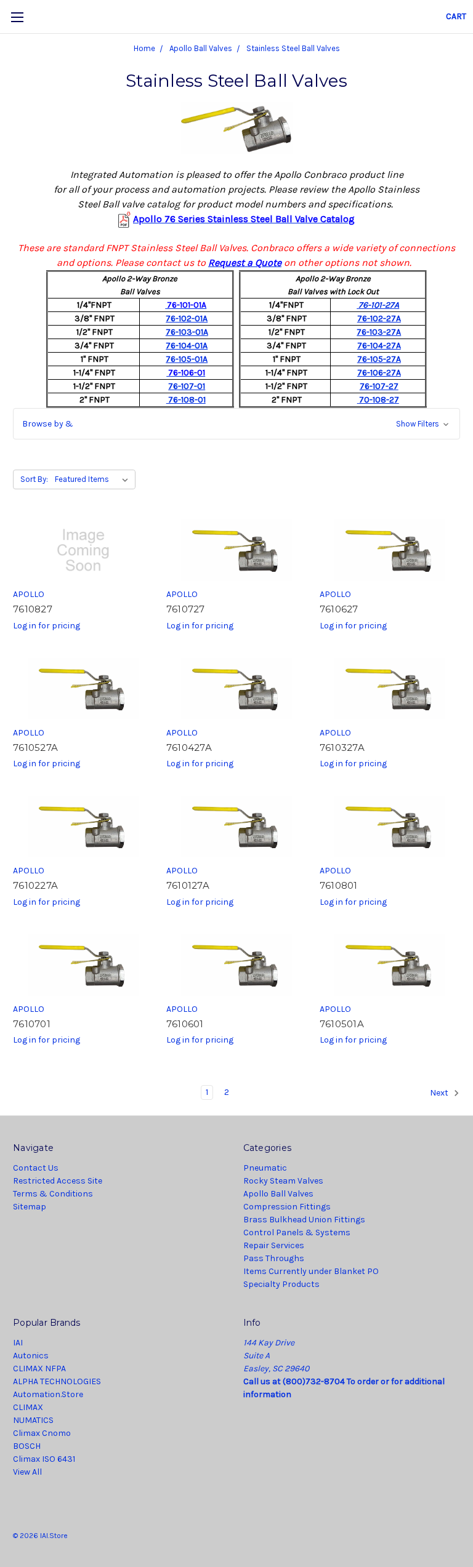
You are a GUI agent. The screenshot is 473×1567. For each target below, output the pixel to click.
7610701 (32, 1024)
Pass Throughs (273, 1258)
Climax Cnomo (42, 1433)
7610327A (342, 747)
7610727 (185, 609)
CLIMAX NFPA (39, 1368)
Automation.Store (48, 1394)
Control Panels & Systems (296, 1232)
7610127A (187, 885)
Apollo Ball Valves (278, 1193)
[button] (236, 423)
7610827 (32, 609)
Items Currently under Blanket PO (311, 1271)
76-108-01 (186, 400)
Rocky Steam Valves (283, 1181)
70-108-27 (379, 400)
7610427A (189, 747)
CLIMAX (28, 1407)
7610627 (339, 609)
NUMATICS (33, 1420)
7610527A (35, 747)
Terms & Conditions (53, 1193)
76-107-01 (186, 386)
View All (27, 1472)
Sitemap (29, 1206)
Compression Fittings (287, 1206)
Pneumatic (265, 1168)
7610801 (339, 885)
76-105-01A (187, 359)
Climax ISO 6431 (44, 1459)
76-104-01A (187, 345)
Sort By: (34, 479)
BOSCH (27, 1446)
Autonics (31, 1355)
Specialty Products (281, 1284)
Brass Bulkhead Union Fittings (304, 1219)
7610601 (185, 1024)
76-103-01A (187, 332)
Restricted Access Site (57, 1181)
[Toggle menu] (17, 17)
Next (440, 1093)
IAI (18, 1342)
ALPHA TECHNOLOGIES (57, 1381)
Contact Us (36, 1168)
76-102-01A (187, 318)
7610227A (35, 885)
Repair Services (273, 1245)
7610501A (342, 1024)
